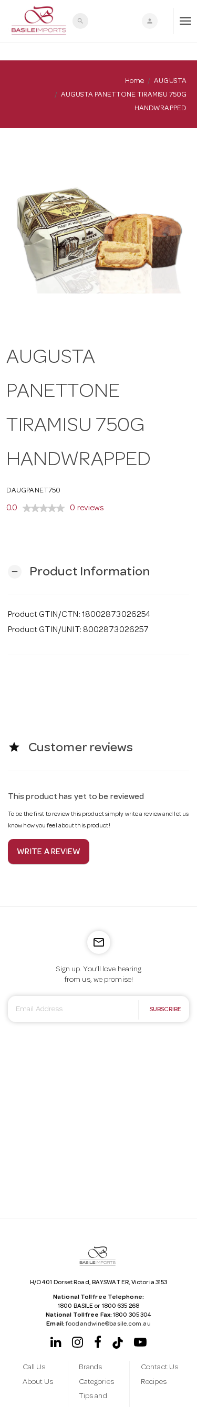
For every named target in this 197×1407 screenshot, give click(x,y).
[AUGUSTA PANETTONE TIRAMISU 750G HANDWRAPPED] (98, 227)
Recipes (154, 1382)
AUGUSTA (170, 81)
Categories (96, 1382)
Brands (90, 1367)
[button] (79, 572)
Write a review (48, 852)
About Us (38, 1382)
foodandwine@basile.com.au (108, 1324)
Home (134, 81)
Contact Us (159, 1367)
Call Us (34, 1367)
